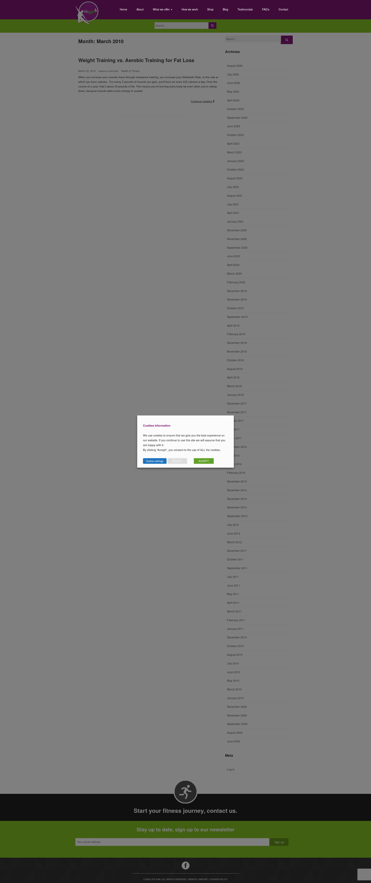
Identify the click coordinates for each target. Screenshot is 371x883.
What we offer (161, 9)
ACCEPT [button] (204, 461)
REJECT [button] (177, 461)
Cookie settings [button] (154, 461)
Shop (210, 9)
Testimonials (245, 9)
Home (123, 9)
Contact (283, 9)
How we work (190, 9)
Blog (225, 9)
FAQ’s (265, 9)
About (140, 9)
